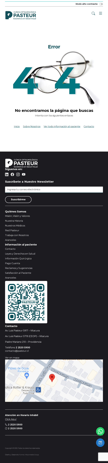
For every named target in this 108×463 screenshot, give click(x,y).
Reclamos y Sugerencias (18, 268)
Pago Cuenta (12, 263)
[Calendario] (100, 442)
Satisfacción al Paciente (18, 273)
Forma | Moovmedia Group (29, 455)
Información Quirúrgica (18, 258)
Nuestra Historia (14, 220)
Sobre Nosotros (31, 126)
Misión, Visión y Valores (17, 216)
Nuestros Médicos (15, 225)
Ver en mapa (12, 357)
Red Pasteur (12, 230)
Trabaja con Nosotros (17, 235)
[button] (99, 13)
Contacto (89, 126)
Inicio (17, 126)
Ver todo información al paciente (62, 126)
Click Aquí (10, 419)
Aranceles (10, 240)
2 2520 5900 (14, 424)
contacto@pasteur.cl (17, 351)
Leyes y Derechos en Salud (20, 253)
